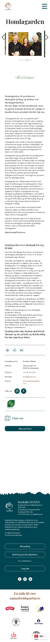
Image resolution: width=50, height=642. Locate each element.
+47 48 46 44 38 (29, 372)
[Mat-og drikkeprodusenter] (14, 350)
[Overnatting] (21, 350)
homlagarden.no (29, 377)
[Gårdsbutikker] (7, 350)
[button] (47, 37)
